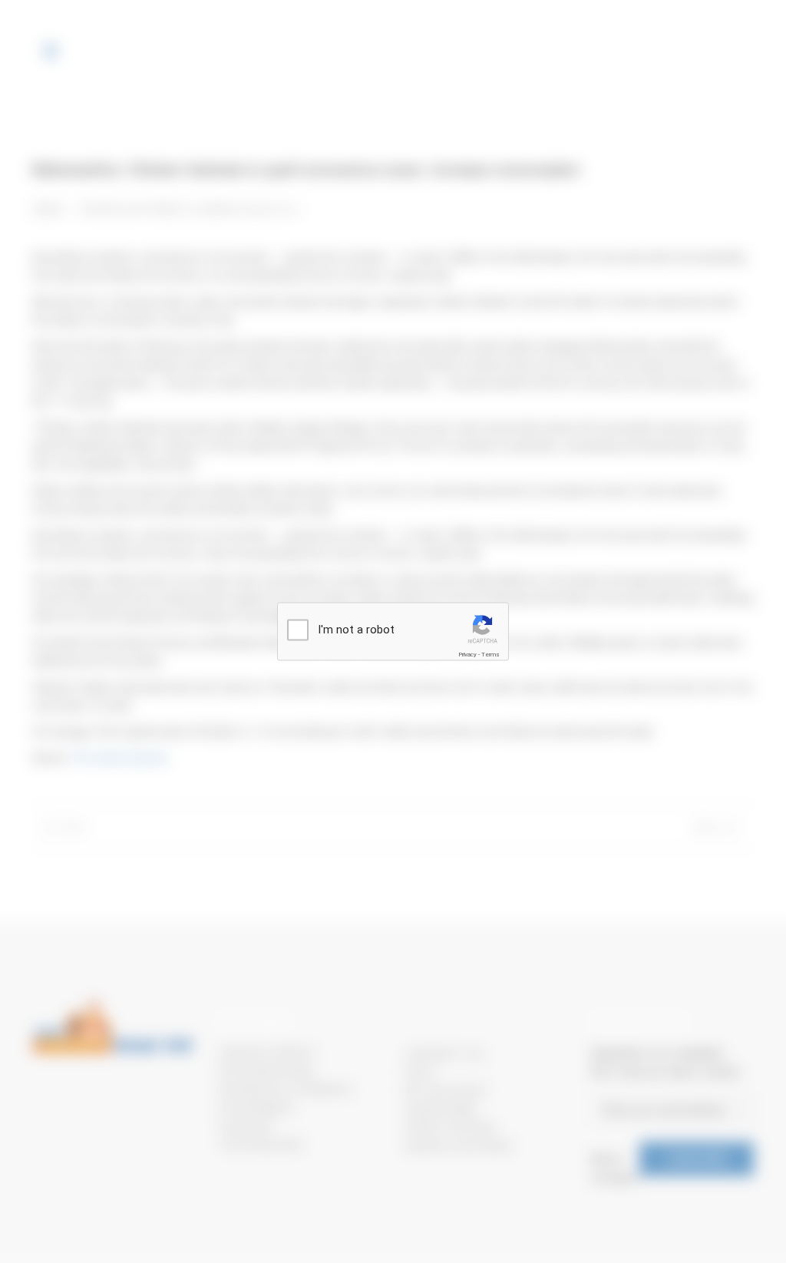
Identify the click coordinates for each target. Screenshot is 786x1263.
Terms (490, 654)
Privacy (467, 654)
